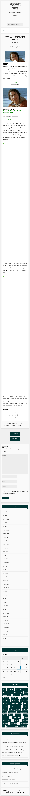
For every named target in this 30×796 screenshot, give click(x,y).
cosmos (6, 425)
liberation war (16, 703)
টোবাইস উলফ (25, 720)
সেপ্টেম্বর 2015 (6, 627)
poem (26, 706)
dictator (24, 698)
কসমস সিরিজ (12, 46)
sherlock (12, 712)
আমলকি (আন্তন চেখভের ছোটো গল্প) (8, 779)
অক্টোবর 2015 (6, 624)
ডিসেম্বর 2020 (6, 533)
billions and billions (9, 692)
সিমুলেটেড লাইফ (23, 726)
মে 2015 (5, 642)
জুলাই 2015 (5, 634)
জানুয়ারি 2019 (6, 544)
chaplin (16, 695)
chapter (25, 695)
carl (22, 424)
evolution (6, 701)
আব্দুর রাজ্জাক (20, 752)
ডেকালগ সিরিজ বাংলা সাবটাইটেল (8, 742)
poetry (4, 709)
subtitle (19, 425)
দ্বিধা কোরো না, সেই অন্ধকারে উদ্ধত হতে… (10, 783)
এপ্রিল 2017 (6, 573)
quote (11, 709)
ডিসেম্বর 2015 (6, 616)
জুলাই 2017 (5, 566)
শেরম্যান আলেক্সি (9, 726)
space (11, 715)
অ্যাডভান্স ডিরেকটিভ (6, 720)
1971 (3, 689)
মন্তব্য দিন (15, 48)
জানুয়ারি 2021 (6, 530)
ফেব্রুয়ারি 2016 (6, 613)
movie (26, 703)
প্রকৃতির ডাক (5, 723)
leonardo (5, 703)
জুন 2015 (5, 638)
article (10, 689)
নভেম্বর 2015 (6, 620)
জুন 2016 (5, 598)
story (25, 715)
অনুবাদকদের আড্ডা (15, 6)
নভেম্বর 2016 (6, 584)
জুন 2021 (5, 523)
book (21, 692)
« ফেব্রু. (3, 677)
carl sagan (6, 695)
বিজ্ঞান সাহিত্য (14, 723)
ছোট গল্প (16, 720)
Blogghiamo (10, 792)
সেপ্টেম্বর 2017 (6, 562)
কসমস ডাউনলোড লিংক (7, 119)
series (4, 712)
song (4, 715)
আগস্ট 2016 (5, 591)
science (25, 709)
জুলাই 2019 (5, 541)
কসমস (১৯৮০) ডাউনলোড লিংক (8, 739)
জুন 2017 (5, 570)
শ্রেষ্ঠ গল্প (16, 726)
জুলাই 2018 (5, 551)
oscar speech (15, 706)
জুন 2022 (5, 515)
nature (5, 706)
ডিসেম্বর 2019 (6, 537)
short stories (23, 712)
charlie (5, 698)
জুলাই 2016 (5, 595)
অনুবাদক (15, 44)
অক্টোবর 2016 (6, 588)
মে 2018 (5, 555)
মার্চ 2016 (5, 609)
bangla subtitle (12, 424)
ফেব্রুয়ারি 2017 (6, 577)
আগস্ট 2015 (5, 631)
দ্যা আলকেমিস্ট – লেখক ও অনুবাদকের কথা (10, 772)
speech (18, 715)
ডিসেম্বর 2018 (6, 548)
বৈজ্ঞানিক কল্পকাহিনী (24, 723)
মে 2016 (5, 602)
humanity (15, 701)
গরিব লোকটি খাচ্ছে (5, 746)
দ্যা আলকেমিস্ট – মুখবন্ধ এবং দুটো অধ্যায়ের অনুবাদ (12, 769)
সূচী (3, 30)
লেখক (3, 726)
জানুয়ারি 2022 (6, 519)
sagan (13, 425)
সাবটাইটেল (18, 46)
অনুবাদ (26, 717)
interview (24, 701)
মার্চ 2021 (5, 526)
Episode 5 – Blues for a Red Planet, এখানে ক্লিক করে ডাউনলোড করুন (15, 111)
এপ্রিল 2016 (5, 606)
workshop (16, 717)
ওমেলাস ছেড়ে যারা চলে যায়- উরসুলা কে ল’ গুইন (11, 776)
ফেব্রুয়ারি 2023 (6, 512)
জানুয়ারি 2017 (6, 580)
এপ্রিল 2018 (6, 559)
